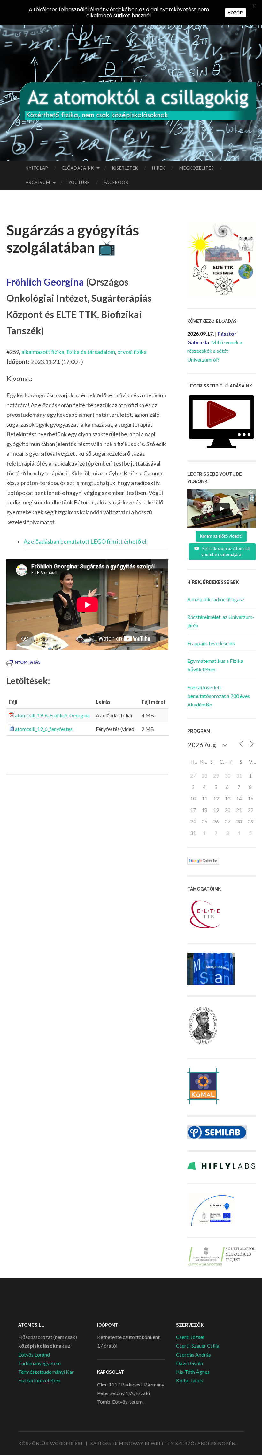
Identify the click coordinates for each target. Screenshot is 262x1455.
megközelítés (196, 167)
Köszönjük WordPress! (50, 1443)
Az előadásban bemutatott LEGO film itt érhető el (85, 541)
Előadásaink (78, 167)
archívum (38, 182)
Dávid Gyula (189, 1363)
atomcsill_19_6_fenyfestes (44, 729)
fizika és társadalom (90, 351)
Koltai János (189, 1380)
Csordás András (193, 1354)
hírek (158, 167)
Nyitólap (37, 167)
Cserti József (190, 1337)
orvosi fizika (132, 351)
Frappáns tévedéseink (211, 643)
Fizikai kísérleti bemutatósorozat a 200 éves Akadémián (218, 695)
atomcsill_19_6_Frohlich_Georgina (52, 715)
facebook (116, 182)
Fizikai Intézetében (39, 1380)
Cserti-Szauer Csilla (197, 1346)
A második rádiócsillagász (215, 599)
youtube (79, 182)
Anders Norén (216, 1443)
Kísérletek (125, 167)
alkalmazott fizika (42, 351)
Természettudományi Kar (46, 1372)
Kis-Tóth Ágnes (193, 1372)
